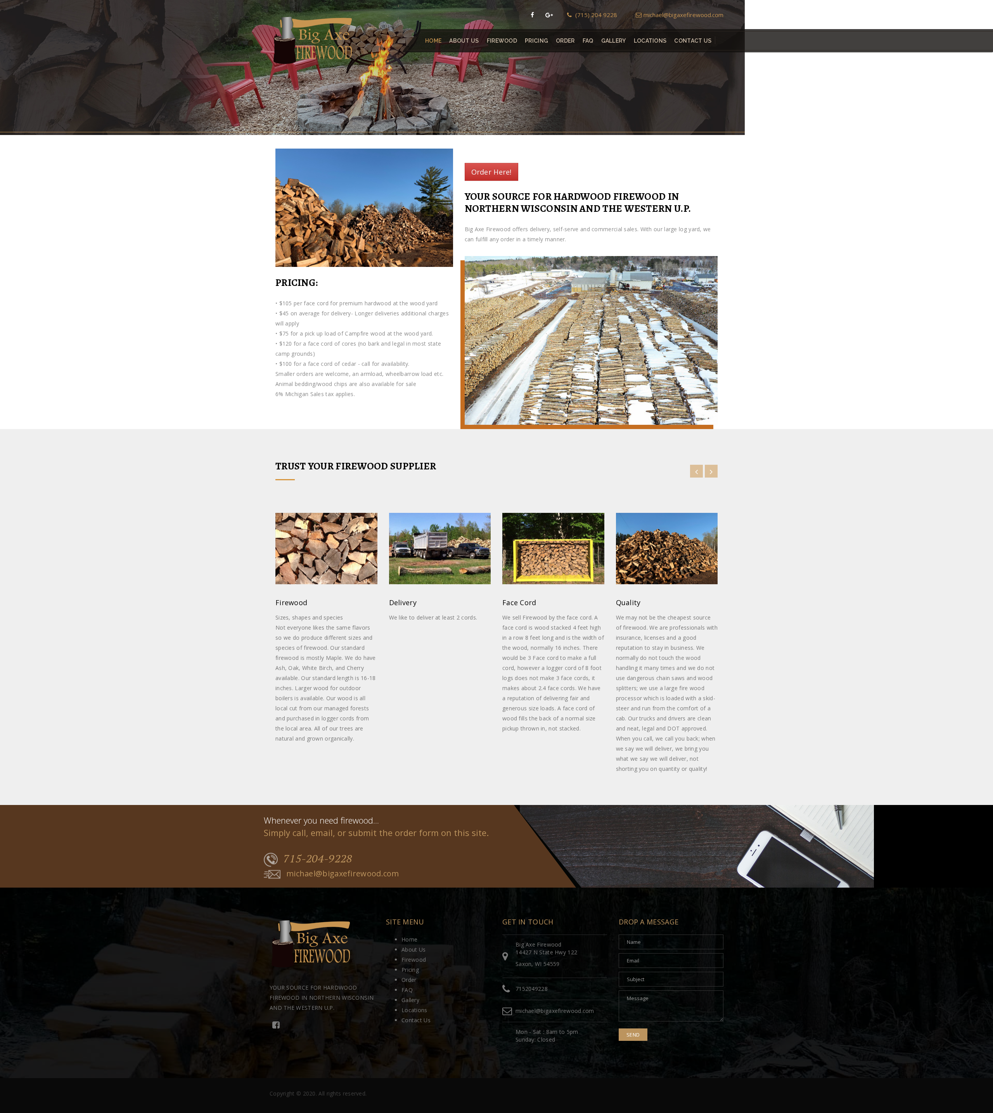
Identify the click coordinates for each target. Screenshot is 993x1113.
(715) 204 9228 (595, 15)
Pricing (536, 41)
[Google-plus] (549, 15)
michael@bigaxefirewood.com (683, 15)
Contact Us (692, 41)
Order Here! (491, 172)
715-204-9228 (318, 859)
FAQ (588, 41)
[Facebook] (532, 15)
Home (433, 41)
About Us (464, 41)
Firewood (502, 41)
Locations (650, 41)
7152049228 (532, 988)
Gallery (613, 41)
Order (565, 41)
